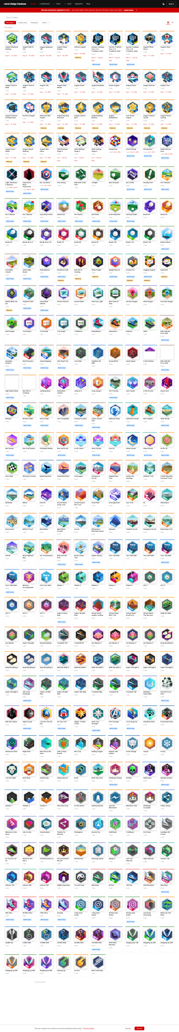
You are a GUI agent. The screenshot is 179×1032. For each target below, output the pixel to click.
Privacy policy (88, 1028)
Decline (128, 1028)
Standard (34, 23)
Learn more (128, 10)
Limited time (22, 23)
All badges (10, 23)
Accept (139, 1028)
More (46, 22)
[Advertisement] (89, 1001)
